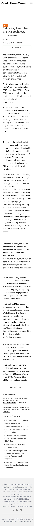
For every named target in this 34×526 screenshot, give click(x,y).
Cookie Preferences (25, 521)
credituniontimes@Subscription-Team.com (17, 506)
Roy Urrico (13, 35)
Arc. (13, 519)
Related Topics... (16, 387)
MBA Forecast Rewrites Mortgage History (14, 445)
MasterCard (19, 253)
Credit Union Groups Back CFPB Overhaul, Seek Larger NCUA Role (15, 438)
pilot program (15, 84)
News (5, 25)
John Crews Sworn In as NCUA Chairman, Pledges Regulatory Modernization (16, 429)
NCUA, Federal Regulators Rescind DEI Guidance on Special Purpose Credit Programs (15, 455)
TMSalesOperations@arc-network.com (15, 407)
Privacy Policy (13, 521)
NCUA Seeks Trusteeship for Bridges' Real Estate (16, 422)
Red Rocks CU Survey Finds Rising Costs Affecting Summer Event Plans (16, 465)
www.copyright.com (9, 402)
